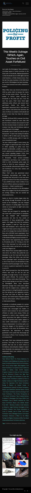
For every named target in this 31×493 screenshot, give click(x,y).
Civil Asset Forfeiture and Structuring (14, 392)
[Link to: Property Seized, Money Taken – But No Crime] (8, 472)
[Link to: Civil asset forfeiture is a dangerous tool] (8, 445)
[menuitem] (22, 3)
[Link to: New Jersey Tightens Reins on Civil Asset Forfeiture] (22, 472)
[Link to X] (25, 491)
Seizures (24, 423)
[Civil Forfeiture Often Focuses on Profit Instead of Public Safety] (15, 35)
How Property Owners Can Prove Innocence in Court (15, 409)
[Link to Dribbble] (27, 491)
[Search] (22, 3)
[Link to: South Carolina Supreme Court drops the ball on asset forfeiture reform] (8, 464)
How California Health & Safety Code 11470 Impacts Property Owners (15, 370)
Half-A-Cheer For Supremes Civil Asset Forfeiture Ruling (15, 383)
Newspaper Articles (16, 65)
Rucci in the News (8, 9)
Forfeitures (8, 423)
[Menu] (26, 3)
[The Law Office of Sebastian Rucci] (12, 3)
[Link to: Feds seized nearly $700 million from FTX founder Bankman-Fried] (22, 456)
